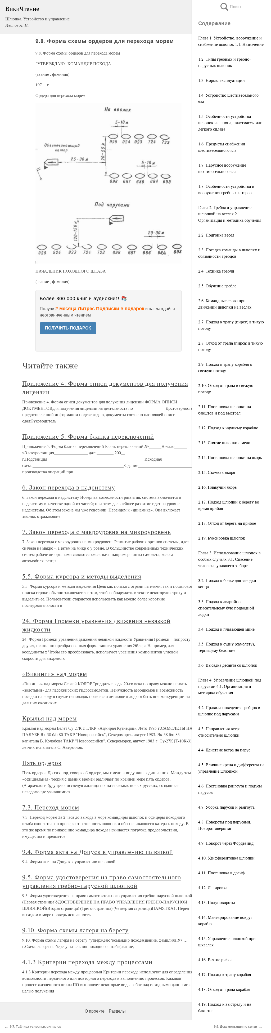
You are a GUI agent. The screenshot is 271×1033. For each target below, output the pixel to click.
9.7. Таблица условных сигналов (35, 1026)
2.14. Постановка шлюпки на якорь (230, 457)
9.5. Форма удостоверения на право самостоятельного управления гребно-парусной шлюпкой (101, 881)
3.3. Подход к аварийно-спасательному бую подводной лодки (226, 608)
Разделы (117, 1011)
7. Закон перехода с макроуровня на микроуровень (96, 531)
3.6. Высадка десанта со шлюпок (227, 665)
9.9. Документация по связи (235, 1026)
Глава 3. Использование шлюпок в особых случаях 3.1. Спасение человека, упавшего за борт (229, 559)
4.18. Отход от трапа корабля (224, 989)
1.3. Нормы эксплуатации (221, 80)
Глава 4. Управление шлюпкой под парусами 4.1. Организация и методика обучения (229, 686)
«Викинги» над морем (54, 673)
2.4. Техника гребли (216, 271)
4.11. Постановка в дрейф (221, 872)
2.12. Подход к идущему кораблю (228, 427)
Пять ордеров (42, 762)
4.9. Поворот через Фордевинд (226, 843)
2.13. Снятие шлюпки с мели (224, 442)
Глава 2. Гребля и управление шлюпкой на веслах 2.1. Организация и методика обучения (229, 213)
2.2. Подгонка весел (216, 235)
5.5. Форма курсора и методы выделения (82, 576)
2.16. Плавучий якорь (217, 487)
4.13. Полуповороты (216, 902)
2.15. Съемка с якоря (216, 472)
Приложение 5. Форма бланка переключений (88, 436)
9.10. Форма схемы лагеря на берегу (75, 930)
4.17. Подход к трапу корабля (224, 974)
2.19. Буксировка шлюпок (221, 538)
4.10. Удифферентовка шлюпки (226, 858)
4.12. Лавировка (212, 887)
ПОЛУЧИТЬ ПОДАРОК (68, 328)
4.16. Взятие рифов (215, 959)
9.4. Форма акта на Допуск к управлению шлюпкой (97, 851)
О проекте (95, 1011)
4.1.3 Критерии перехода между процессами (87, 962)
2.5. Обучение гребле (217, 285)
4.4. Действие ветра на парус (224, 750)
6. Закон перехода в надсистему (68, 487)
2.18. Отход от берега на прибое (227, 523)
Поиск (230, 7)
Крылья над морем (49, 718)
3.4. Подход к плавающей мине (226, 629)
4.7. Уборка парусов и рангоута (226, 807)
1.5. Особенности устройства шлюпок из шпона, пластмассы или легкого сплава (230, 122)
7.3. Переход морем (50, 807)
